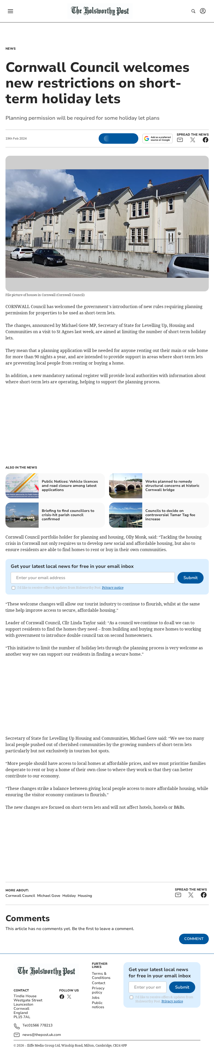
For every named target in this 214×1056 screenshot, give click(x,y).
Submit (190, 578)
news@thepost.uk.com (41, 1034)
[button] (10, 11)
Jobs (95, 997)
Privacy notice (112, 588)
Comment (194, 938)
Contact (98, 982)
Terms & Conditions (101, 975)
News (10, 49)
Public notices (98, 1004)
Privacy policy (98, 990)
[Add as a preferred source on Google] (157, 138)
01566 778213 (40, 1025)
